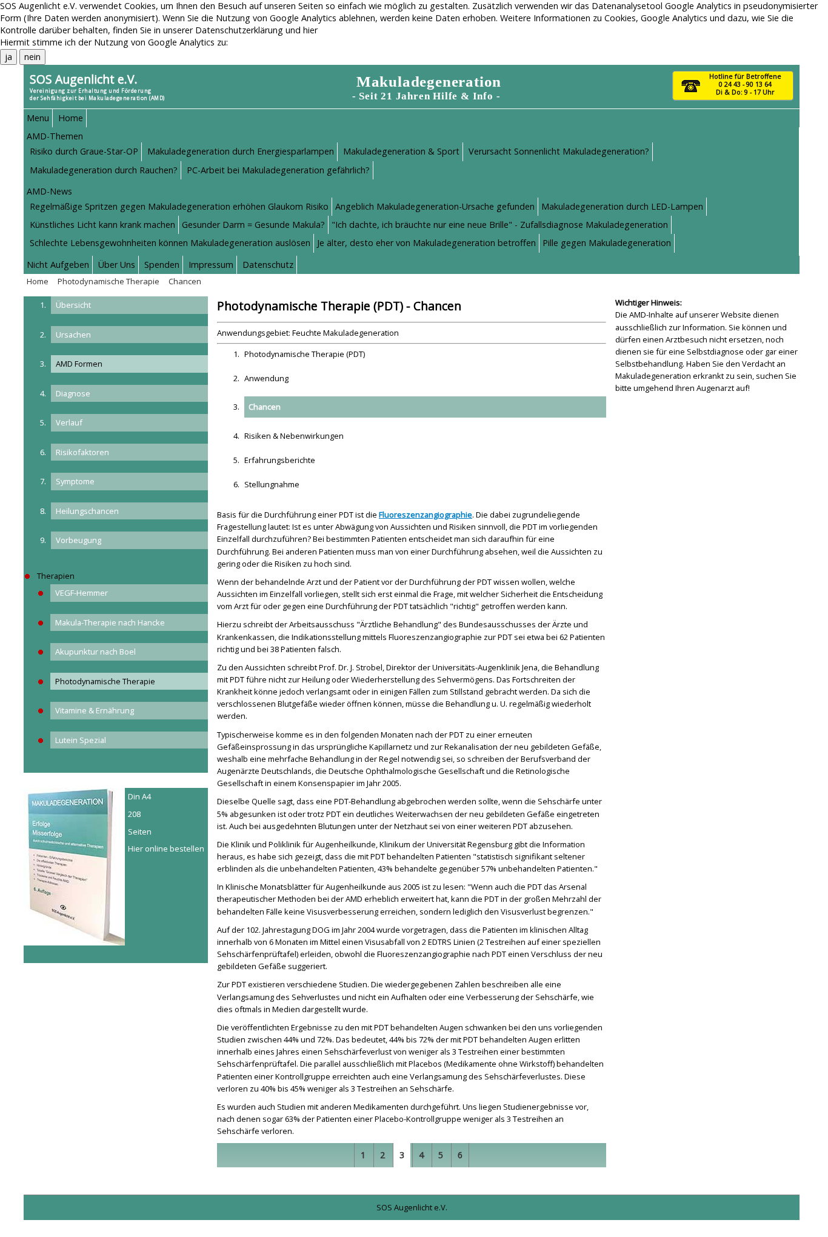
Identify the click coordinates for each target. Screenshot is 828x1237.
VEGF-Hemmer (81, 592)
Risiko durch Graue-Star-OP (84, 151)
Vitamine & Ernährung (94, 710)
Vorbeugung (78, 540)
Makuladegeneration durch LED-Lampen (622, 206)
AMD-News (49, 191)
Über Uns (116, 264)
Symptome (75, 481)
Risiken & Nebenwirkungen (294, 435)
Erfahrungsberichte (279, 460)
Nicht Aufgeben (58, 264)
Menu (38, 118)
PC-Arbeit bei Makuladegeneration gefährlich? (278, 170)
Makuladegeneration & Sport (401, 151)
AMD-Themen (55, 136)
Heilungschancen (87, 510)
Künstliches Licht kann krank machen (102, 224)
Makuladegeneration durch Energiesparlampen (240, 151)
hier (310, 30)
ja (8, 56)
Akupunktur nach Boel (95, 651)
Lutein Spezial (80, 740)
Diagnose (73, 393)
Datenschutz (267, 264)
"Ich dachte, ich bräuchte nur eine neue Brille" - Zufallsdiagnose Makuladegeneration (500, 224)
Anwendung (266, 378)
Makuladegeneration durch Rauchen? (104, 170)
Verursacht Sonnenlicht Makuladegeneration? (559, 151)
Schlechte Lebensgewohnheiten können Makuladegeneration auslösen (170, 242)
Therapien (56, 575)
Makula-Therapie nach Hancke (110, 622)
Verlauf (69, 422)
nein (32, 56)
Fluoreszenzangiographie (425, 514)
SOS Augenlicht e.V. (84, 79)
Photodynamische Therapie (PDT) (304, 353)
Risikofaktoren (82, 452)
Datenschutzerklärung (239, 30)
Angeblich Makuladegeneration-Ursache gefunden (435, 206)
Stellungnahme (271, 484)
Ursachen (73, 334)
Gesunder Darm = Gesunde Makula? (253, 224)
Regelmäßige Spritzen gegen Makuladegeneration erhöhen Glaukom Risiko (179, 206)
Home (70, 118)
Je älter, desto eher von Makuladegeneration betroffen (426, 242)
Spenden (161, 264)
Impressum (211, 264)
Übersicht (73, 304)
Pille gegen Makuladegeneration (607, 242)
